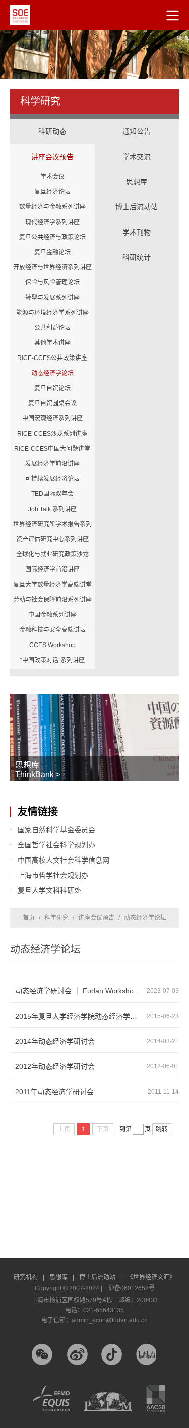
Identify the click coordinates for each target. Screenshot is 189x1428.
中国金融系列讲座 (52, 614)
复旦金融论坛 (52, 252)
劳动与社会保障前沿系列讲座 (52, 599)
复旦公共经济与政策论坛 (52, 237)
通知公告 (136, 131)
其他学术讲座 (52, 342)
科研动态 (52, 131)
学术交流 (137, 146)
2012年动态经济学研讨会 (55, 1066)
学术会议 (52, 176)
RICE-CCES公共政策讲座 (52, 358)
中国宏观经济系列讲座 (52, 418)
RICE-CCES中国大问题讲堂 (52, 448)
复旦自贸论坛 (52, 388)
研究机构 (29, 1277)
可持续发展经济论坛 (52, 478)
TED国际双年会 (52, 493)
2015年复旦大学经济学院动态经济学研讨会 (81, 1016)
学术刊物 (136, 232)
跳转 (162, 1129)
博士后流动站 (136, 207)
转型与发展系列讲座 (52, 297)
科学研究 (56, 917)
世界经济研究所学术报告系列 (52, 524)
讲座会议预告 (52, 146)
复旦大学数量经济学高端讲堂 (52, 584)
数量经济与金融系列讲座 (52, 206)
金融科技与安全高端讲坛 (52, 629)
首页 (29, 917)
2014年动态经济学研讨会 (55, 1041)
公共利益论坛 (52, 327)
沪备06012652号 (131, 1288)
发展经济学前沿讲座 (52, 463)
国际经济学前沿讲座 (52, 569)
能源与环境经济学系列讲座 (52, 312)
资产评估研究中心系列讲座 (52, 539)
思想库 (137, 171)
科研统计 (137, 247)
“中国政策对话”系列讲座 (52, 660)
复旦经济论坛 (52, 191)
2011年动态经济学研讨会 (54, 1092)
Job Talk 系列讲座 (52, 509)
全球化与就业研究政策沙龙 (52, 554)
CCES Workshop (52, 645)
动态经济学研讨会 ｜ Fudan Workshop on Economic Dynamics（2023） (81, 991)
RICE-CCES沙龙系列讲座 (52, 433)
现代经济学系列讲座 (52, 222)
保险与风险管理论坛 (52, 282)
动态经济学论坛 (52, 373)
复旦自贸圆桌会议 (52, 403)
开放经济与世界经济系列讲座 (52, 267)
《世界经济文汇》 (151, 1277)
